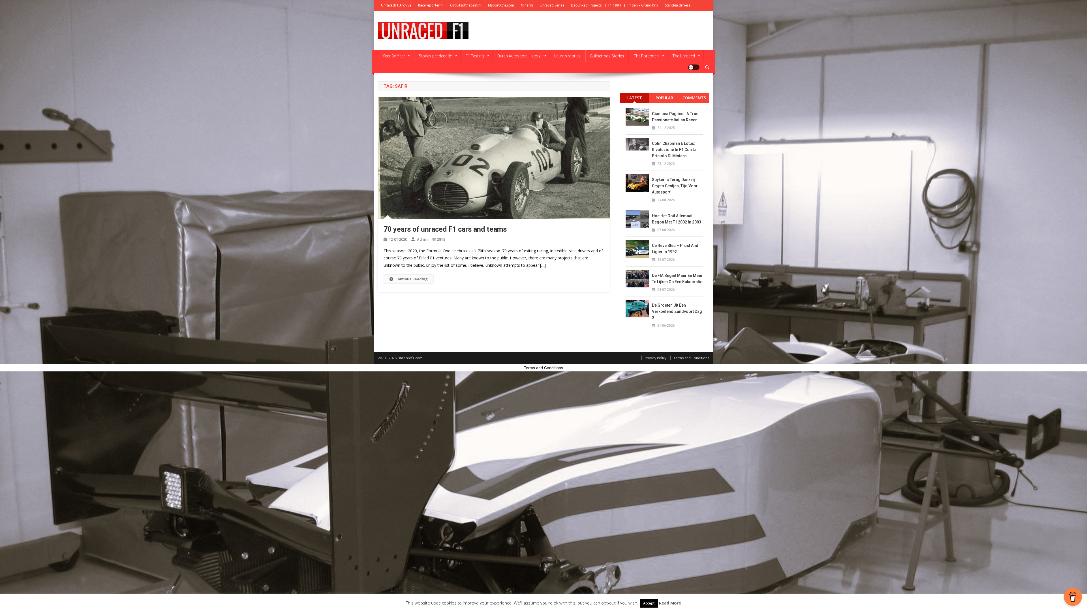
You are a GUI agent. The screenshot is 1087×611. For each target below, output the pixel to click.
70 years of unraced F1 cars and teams (445, 229)
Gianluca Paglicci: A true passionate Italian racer (675, 116)
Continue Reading (411, 278)
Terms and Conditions (691, 358)
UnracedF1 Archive (396, 5)
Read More (670, 603)
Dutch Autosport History (519, 56)
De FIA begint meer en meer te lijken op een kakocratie (677, 278)
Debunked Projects (586, 5)
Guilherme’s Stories (607, 56)
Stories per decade (435, 56)
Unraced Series (552, 5)
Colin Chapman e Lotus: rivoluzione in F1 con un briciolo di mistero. (674, 149)
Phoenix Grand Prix (643, 5)
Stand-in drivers (677, 5)
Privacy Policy (655, 358)
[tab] (634, 98)
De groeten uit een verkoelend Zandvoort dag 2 (677, 311)
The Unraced (683, 56)
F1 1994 (614, 5)
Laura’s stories (567, 56)
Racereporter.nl (430, 5)
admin (422, 239)
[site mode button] (693, 67)
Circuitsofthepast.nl (465, 5)
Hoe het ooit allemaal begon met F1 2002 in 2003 (676, 219)
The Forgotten (646, 56)
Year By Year (393, 56)
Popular (664, 97)
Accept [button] (648, 603)
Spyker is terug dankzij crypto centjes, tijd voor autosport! (675, 185)
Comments (694, 97)
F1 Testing (474, 56)
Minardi (527, 5)
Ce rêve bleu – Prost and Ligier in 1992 (675, 248)
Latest (634, 97)
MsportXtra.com (501, 5)
